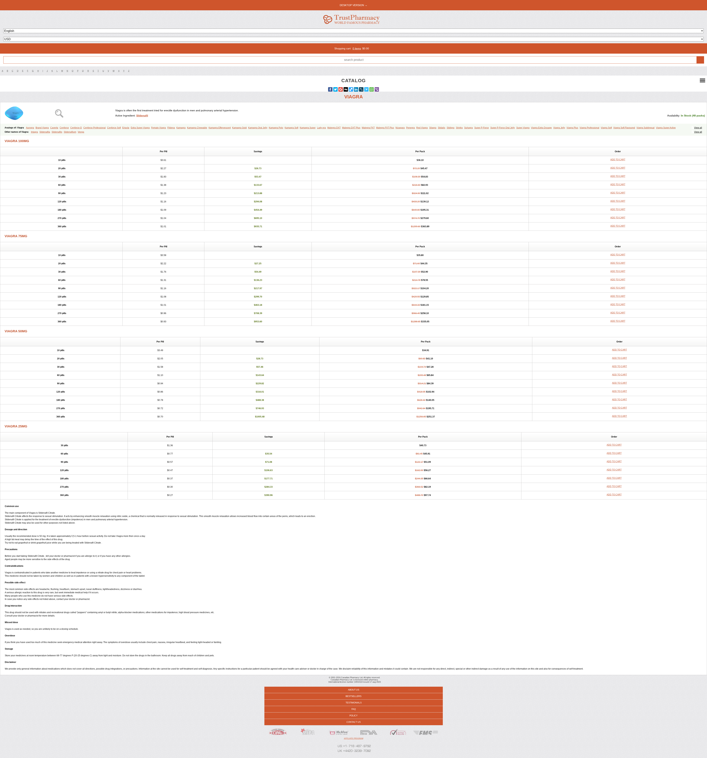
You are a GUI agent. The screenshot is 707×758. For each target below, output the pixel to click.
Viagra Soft (606, 127)
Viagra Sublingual (645, 127)
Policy (353, 715)
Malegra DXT (334, 127)
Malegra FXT (368, 127)
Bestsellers (353, 696)
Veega (81, 132)
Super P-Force (481, 127)
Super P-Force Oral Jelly (502, 127)
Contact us (354, 722)
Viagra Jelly (559, 127)
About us (353, 690)
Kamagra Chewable (197, 127)
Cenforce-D (76, 127)
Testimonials (354, 702)
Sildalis (441, 127)
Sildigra (450, 127)
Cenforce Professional (94, 127)
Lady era (321, 127)
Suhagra (468, 127)
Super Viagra (523, 127)
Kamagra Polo (276, 127)
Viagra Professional (589, 127)
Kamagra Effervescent (220, 127)
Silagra (432, 127)
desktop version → (353, 5)
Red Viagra (422, 127)
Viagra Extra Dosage (541, 127)
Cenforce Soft (114, 127)
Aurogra (30, 127)
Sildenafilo (57, 132)
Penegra (410, 127)
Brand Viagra (42, 127)
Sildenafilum (70, 132)
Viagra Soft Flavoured (624, 127)
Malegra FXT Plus (385, 127)
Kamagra (181, 127)
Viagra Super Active (666, 127)
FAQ (353, 709)
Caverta (54, 127)
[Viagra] (59, 113)
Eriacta (125, 127)
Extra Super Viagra (140, 127)
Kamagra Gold (239, 127)
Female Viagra (158, 127)
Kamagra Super (308, 127)
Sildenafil (142, 115)
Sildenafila (44, 132)
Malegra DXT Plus (351, 127)
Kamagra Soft (291, 127)
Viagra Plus (572, 127)
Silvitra (459, 127)
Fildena (171, 127)
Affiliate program (353, 738)
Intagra (34, 132)
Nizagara (400, 127)
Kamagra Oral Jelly (257, 127)
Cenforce (64, 127)
